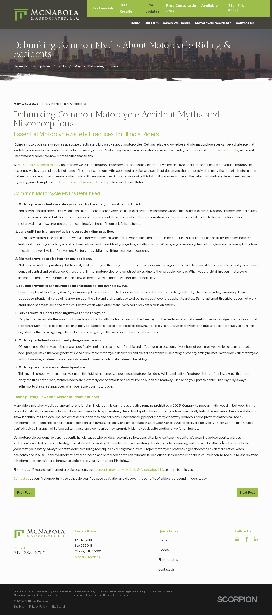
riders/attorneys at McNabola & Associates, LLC (129, 470)
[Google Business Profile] (237, 539)
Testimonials (103, 8)
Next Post (247, 493)
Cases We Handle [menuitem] (177, 23)
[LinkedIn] (256, 539)
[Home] (46, 15)
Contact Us (166, 569)
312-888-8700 (238, 8)
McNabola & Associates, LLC (39, 165)
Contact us (21, 479)
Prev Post (24, 493)
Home (162, 540)
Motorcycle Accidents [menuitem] (213, 23)
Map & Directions (87, 557)
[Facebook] (246, 539)
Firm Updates (168, 560)
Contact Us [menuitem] (245, 23)
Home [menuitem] (135, 23)
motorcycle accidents (222, 150)
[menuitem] (19, 606)
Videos (163, 550)
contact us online (83, 182)
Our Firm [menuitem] (151, 23)
